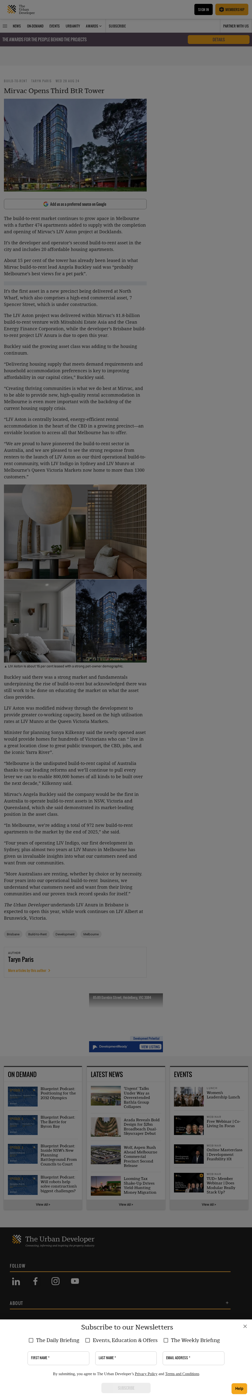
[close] (245, 1326)
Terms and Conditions (182, 1374)
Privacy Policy (146, 1374)
